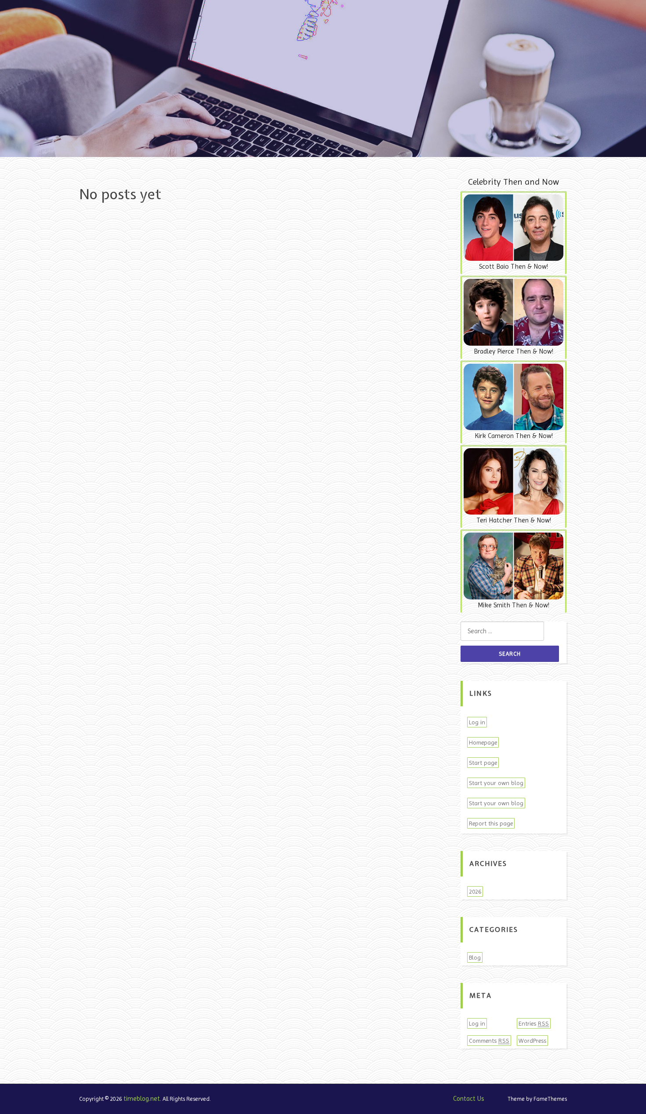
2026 (475, 891)
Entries (534, 1023)
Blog (475, 957)
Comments (489, 1040)
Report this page (491, 823)
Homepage (483, 742)
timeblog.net (141, 1099)
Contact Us (468, 1099)
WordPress (532, 1040)
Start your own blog (496, 782)
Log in (477, 722)
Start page (483, 762)
